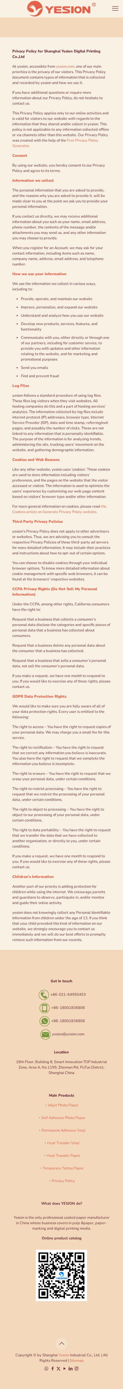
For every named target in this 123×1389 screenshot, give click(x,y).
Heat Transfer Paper (63, 1155)
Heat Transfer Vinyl (63, 1143)
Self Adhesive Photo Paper (63, 1117)
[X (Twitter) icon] (58, 1369)
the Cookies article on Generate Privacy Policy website (59, 509)
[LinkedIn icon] (70, 1369)
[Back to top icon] (61, 1344)
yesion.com (65, 66)
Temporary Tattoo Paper (63, 1168)
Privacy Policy (63, 1180)
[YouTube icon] (64, 1369)
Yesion (64, 1355)
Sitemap (77, 1360)
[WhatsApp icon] (46, 1369)
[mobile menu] (115, 8)
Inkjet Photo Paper (63, 1105)
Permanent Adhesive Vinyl (63, 1130)
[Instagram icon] (76, 1369)
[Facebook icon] (52, 1369)
